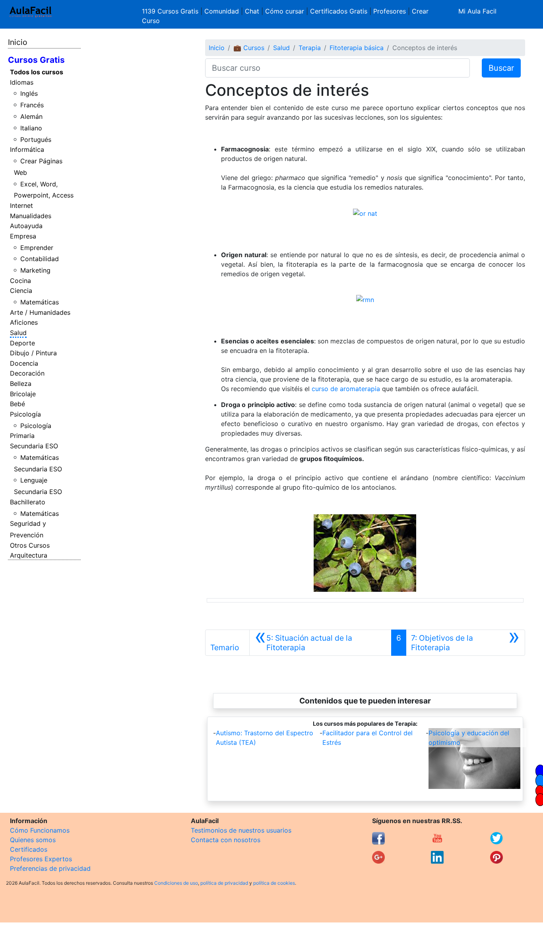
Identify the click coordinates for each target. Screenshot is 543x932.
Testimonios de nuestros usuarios (241, 830)
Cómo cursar (284, 11)
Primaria (22, 436)
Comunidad (221, 11)
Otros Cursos (30, 545)
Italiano (31, 128)
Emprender (36, 248)
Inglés (29, 93)
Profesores (389, 11)
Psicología (25, 414)
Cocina (20, 281)
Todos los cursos (36, 72)
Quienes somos (33, 840)
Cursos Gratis (36, 60)
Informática (27, 149)
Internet (21, 205)
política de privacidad (224, 883)
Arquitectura (28, 555)
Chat (252, 11)
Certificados (28, 849)
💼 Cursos (248, 48)
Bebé (17, 404)
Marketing (35, 270)
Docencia (24, 363)
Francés (32, 105)
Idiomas (21, 82)
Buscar (501, 68)
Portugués (35, 139)
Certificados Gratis (338, 11)
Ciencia (21, 291)
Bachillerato (27, 502)
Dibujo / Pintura (33, 353)
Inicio (17, 42)
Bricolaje (23, 394)
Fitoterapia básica (357, 48)
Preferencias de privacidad (50, 868)
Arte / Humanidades (40, 312)
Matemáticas (39, 302)
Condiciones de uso (176, 883)
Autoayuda (26, 226)
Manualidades (30, 216)
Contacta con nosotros (225, 840)
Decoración (27, 373)
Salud (18, 333)
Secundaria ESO (34, 446)
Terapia (310, 48)
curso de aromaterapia (346, 389)
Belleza (20, 384)
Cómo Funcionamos (40, 830)
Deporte (22, 343)
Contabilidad (39, 259)
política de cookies (274, 883)
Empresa (23, 236)
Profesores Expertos (41, 859)
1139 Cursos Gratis (171, 11)
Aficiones (24, 322)
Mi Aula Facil (477, 11)
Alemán (31, 116)
